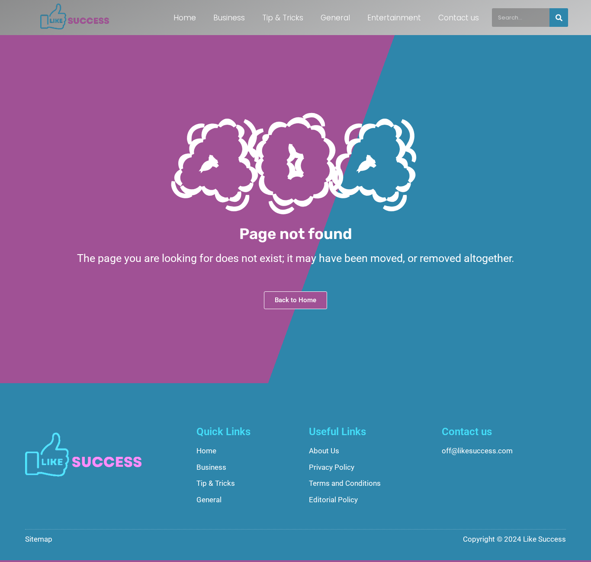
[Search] (558, 17)
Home (184, 18)
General (335, 18)
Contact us (458, 18)
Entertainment (394, 18)
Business (229, 18)
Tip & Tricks (282, 18)
